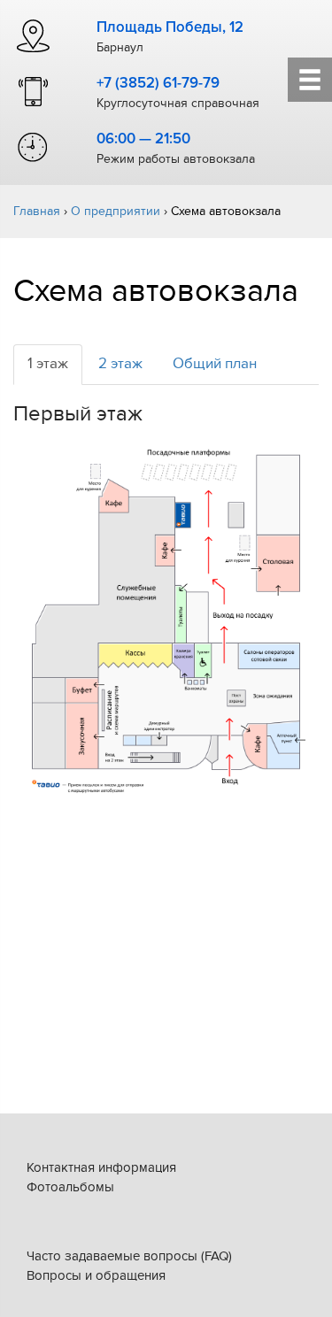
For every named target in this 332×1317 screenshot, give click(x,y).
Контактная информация (101, 1167)
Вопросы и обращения (96, 1275)
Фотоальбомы (70, 1187)
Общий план (215, 364)
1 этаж (47, 364)
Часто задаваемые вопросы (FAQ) (129, 1256)
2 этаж (120, 364)
